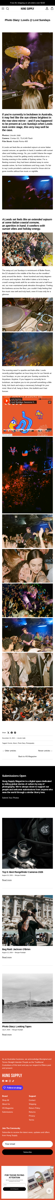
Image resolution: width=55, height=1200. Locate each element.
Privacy (32, 1116)
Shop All (5, 1100)
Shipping (32, 1104)
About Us (6, 1104)
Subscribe (27, 1152)
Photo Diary (21, 743)
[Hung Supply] (27, 8)
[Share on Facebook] (12, 733)
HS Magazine (7, 1108)
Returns (32, 1112)
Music (15, 743)
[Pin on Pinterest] (15, 733)
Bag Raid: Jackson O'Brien (16, 949)
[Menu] (3, 9)
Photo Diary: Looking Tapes (16, 1026)
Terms (31, 1120)
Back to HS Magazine (27, 756)
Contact (32, 1100)
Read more (7, 880)
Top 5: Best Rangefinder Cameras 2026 (22, 872)
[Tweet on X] (8, 733)
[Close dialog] (52, 1167)
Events (10, 743)
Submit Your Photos (10, 798)
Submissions (7, 1112)
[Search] (9, 9)
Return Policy (34, 1108)
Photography (30, 743)
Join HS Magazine (14, 1188)
